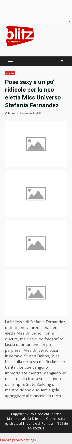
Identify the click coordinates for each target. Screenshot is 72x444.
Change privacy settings (18, 440)
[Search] (62, 61)
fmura (11, 113)
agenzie (10, 73)
